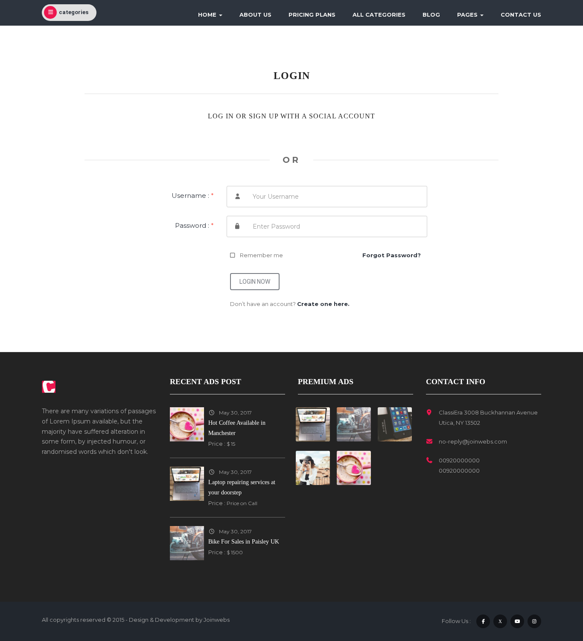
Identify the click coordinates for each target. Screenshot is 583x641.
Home (208, 14)
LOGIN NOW (254, 281)
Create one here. (323, 303)
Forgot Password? (391, 255)
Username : (193, 195)
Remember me (261, 255)
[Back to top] (555, 587)
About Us (255, 14)
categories (73, 12)
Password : (194, 225)
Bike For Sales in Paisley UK (243, 541)
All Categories (379, 14)
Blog (431, 14)
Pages (468, 14)
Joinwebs (217, 619)
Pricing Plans (312, 14)
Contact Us (521, 14)
